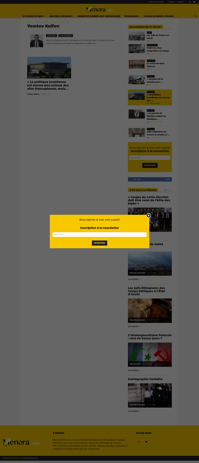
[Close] (148, 215)
